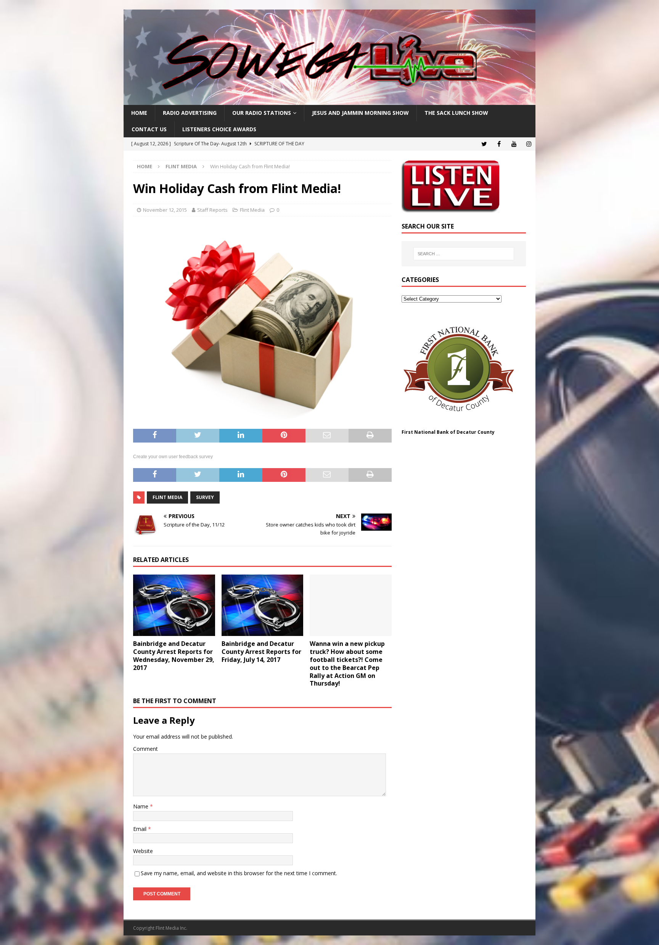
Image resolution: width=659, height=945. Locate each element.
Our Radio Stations (261, 112)
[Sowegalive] (329, 100)
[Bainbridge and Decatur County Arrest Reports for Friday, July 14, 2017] (263, 605)
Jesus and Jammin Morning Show (360, 112)
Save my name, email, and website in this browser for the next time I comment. (239, 873)
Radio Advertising (190, 112)
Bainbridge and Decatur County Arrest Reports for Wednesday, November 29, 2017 (173, 655)
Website (143, 851)
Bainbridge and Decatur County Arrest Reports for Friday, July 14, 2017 (261, 651)
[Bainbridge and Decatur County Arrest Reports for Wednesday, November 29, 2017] (174, 605)
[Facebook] (499, 144)
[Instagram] (528, 144)
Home (139, 112)
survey (205, 497)
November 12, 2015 (165, 209)
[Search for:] (464, 253)
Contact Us (149, 129)
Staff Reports (212, 209)
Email (140, 828)
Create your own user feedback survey (173, 456)
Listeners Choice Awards (219, 129)
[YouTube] (514, 144)
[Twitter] (484, 144)
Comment (145, 748)
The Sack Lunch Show (456, 112)
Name (141, 806)
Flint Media (252, 209)
